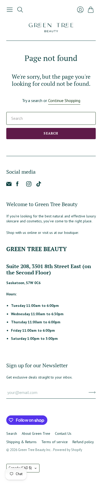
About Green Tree (36, 433)
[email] (9, 185)
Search (51, 133)
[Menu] (9, 9)
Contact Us (63, 433)
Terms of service (54, 441)
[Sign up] (92, 392)
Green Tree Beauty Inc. (35, 450)
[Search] (20, 10)
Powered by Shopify (67, 450)
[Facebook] (17, 185)
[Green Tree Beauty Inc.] (51, 27)
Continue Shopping (64, 100)
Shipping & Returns (21, 441)
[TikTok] (38, 185)
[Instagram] (28, 185)
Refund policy (83, 441)
